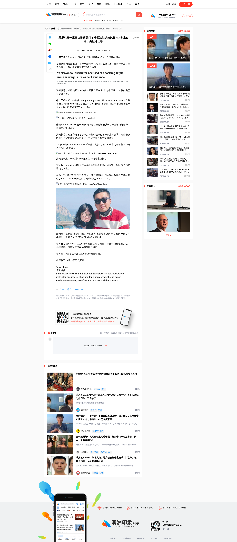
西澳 (109, 20)
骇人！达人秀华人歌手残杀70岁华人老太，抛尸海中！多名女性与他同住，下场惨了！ (107, 396)
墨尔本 (97, 20)
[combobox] (111, 14)
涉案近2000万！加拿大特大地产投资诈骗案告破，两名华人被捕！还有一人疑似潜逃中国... (106, 459)
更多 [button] (137, 4)
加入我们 (154, 538)
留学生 (115, 20)
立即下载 (187, 16)
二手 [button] (128, 4)
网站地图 (168, 538)
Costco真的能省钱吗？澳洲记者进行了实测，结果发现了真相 (106, 374)
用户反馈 (140, 538)
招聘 (107, 4)
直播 (65, 4)
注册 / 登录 (171, 4)
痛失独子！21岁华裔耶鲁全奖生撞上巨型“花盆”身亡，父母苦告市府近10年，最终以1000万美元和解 (107, 417)
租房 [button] (99, 4)
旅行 (90, 4)
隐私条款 (113, 538)
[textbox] (111, 14)
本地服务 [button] (118, 4)
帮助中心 (127, 538)
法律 (74, 4)
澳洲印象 (79, 289)
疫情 (103, 20)
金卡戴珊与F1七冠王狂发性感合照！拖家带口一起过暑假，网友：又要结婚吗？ (106, 438)
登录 (105, 346)
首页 (48, 4)
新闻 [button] (57, 4)
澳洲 (53, 28)
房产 (82, 4)
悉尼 (121, 20)
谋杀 (62, 289)
